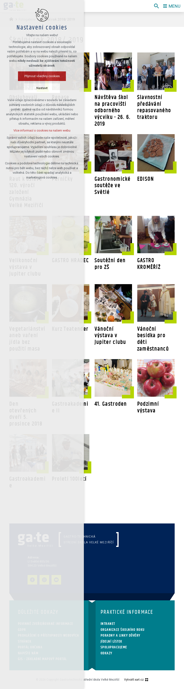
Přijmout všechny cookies (42, 76)
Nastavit (42, 88)
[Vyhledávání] (156, 6)
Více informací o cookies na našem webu (41, 130)
